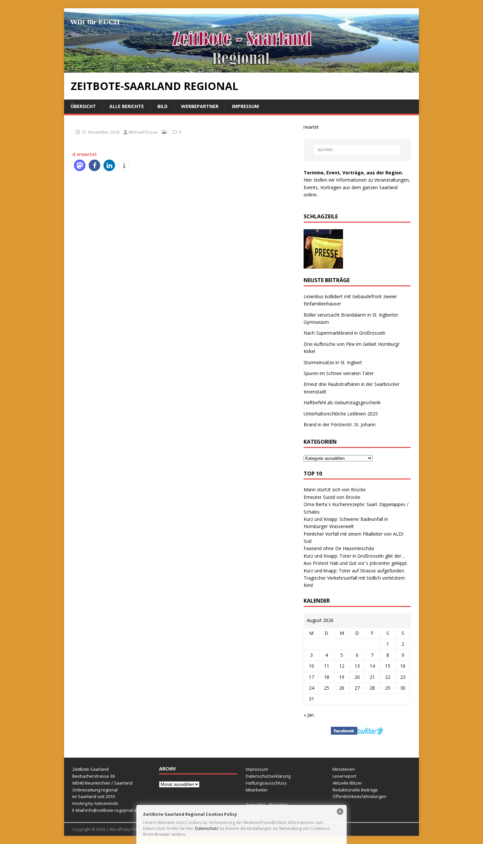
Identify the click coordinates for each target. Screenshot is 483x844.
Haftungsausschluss (266, 783)
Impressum (245, 106)
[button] (79, 165)
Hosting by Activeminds (95, 803)
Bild (162, 106)
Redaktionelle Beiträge (355, 790)
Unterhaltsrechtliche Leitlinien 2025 (341, 414)
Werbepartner (199, 106)
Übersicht (83, 106)
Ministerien (344, 769)
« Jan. (309, 715)
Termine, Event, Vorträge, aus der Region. (353, 172)
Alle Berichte (126, 106)
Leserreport (344, 776)
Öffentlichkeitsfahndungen (359, 796)
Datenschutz (206, 828)
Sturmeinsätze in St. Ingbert (333, 362)
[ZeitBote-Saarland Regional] (241, 69)
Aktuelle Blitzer (347, 783)
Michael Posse (143, 132)
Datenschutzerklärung (268, 776)
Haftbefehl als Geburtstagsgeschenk (342, 402)
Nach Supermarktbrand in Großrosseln (344, 333)
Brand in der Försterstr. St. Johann (340, 424)
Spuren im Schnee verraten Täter (339, 373)
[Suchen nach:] (357, 149)
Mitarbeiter (257, 790)
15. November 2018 (100, 132)
